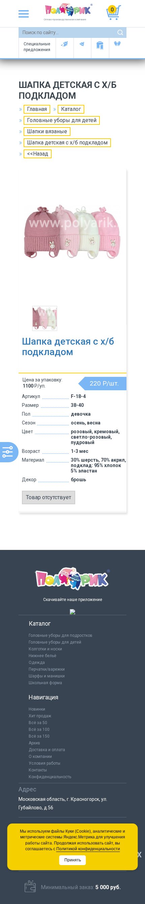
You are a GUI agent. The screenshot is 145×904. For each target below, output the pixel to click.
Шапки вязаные (47, 131)
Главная (37, 109)
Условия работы (44, 763)
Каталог (71, 109)
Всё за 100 (39, 729)
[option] (72, 238)
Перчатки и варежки (118, 48)
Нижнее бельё (42, 655)
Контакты (38, 770)
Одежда (37, 662)
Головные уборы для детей (65, 48)
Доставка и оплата (47, 749)
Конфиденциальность (50, 776)
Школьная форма (45, 682)
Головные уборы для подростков (82, 48)
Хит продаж (40, 716)
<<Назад (37, 153)
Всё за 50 (38, 722)
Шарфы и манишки (100, 48)
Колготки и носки (45, 649)
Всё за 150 (39, 736)
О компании (40, 756)
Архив (34, 743)
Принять (72, 860)
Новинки (37, 709)
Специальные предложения (37, 47)
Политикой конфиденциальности (88, 849)
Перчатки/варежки (47, 669)
